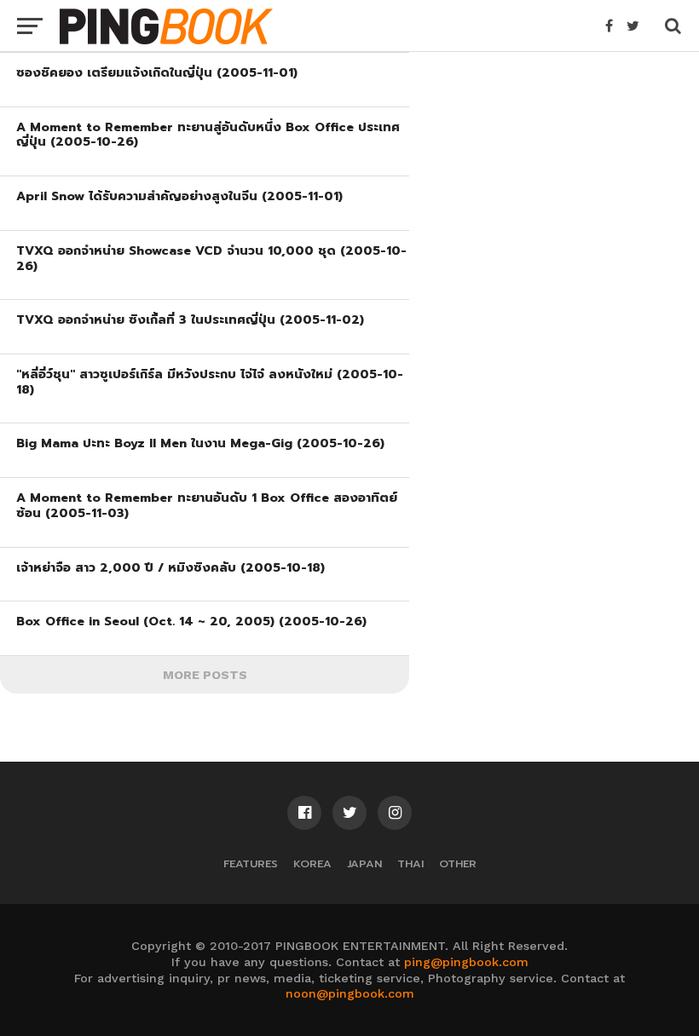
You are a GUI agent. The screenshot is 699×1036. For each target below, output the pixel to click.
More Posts (205, 675)
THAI (410, 863)
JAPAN (364, 863)
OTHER (458, 863)
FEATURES (250, 863)
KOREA (312, 863)
